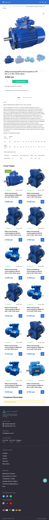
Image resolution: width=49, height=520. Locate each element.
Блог (3, 486)
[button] (43, 14)
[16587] (20, 316)
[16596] (42, 354)
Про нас (4, 458)
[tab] (18, 97)
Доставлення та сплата (9, 476)
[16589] (42, 202)
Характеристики (27, 97)
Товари (9, 6)
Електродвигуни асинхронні (18, 6)
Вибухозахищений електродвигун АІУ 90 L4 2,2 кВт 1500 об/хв (41, 71)
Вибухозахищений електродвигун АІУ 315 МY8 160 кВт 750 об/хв (43, 71)
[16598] (42, 392)
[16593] (42, 316)
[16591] (20, 240)
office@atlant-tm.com (8, 433)
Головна (4, 6)
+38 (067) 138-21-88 (9, 424)
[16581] (42, 240)
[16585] (42, 278)
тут (28, 90)
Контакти (5, 461)
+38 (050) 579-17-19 (9, 426)
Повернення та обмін (8, 478)
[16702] (20, 202)
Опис (18, 97)
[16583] (20, 278)
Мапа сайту (5, 464)
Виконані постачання (8, 473)
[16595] (20, 354)
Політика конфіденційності (10, 483)
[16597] (20, 392)
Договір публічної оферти (9, 481)
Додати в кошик (20, 81)
